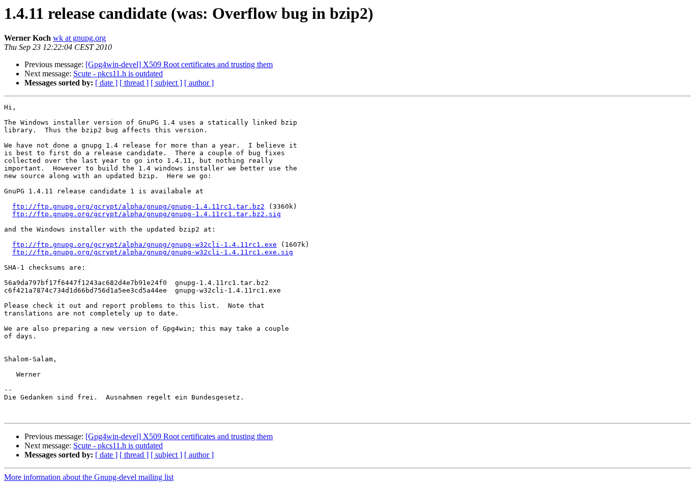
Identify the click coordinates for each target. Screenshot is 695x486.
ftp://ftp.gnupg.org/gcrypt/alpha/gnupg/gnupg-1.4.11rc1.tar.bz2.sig (146, 214)
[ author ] (199, 82)
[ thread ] (134, 82)
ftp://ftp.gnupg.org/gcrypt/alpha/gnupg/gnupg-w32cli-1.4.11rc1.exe (144, 244)
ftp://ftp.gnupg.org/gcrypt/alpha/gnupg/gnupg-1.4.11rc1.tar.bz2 (138, 206)
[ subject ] (166, 82)
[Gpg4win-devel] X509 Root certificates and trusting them (179, 64)
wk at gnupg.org (79, 38)
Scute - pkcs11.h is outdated (118, 73)
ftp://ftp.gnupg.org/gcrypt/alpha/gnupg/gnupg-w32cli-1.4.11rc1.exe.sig (152, 252)
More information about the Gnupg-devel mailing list (88, 477)
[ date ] (106, 82)
